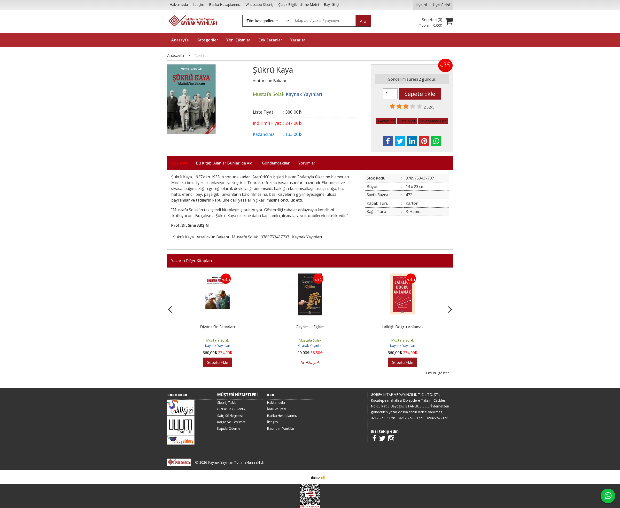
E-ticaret (302, 477)
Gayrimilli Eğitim (310, 326)
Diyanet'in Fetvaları (217, 326)
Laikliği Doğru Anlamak (403, 326)
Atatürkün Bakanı (213, 237)
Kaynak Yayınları (307, 237)
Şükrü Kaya (183, 237)
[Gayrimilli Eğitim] (310, 276)
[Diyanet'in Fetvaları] (217, 276)
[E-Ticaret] (318, 477)
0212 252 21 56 (383, 417)
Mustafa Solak (245, 237)
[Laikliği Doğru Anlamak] (402, 276)
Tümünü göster (436, 373)
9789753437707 (275, 237)
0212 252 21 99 (411, 417)
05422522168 (437, 417)
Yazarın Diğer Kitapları (191, 260)
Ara (363, 21)
